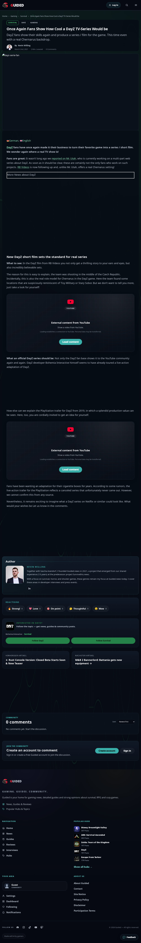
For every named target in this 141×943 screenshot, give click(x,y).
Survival (23, 16)
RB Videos (23, 167)
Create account (107, 750)
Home (4, 16)
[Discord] (18, 927)
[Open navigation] (136, 5)
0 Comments (51, 49)
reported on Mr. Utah (64, 158)
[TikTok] (30, 927)
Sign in (127, 750)
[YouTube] (36, 927)
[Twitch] (42, 927)
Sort (114, 722)
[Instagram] (24, 927)
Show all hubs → (83, 866)
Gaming (14, 16)
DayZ (23, 22)
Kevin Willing (24, 45)
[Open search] (127, 5)
